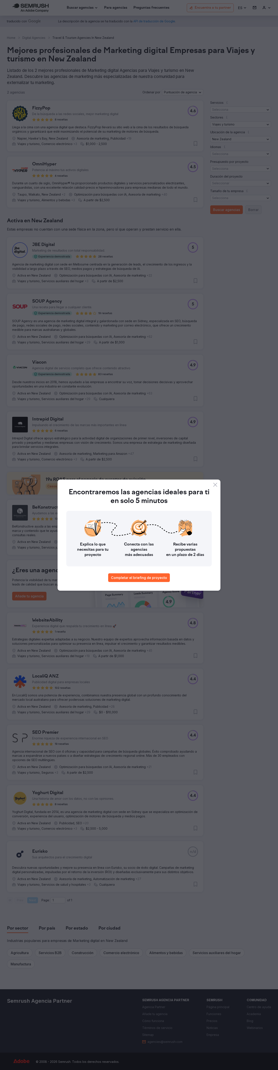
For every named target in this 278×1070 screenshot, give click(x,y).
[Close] (215, 485)
